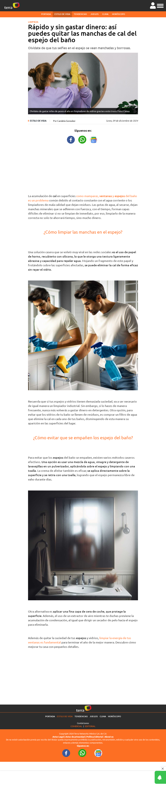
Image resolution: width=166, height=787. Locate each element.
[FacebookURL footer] (66, 752)
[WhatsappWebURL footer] (82, 752)
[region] (83, 168)
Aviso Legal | (59, 736)
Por (64, 121)
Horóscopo (118, 14)
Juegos (94, 14)
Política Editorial (94, 736)
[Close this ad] (163, 768)
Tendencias (80, 14)
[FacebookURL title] (71, 139)
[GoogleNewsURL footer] (98, 752)
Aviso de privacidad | (75, 736)
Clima (105, 14)
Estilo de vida (62, 14)
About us (109, 736)
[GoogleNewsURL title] (94, 139)
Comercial (76, 726)
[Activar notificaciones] (145, 777)
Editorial (90, 726)
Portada (46, 14)
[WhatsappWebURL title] (82, 139)
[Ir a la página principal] (12, 5)
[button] (160, 5)
